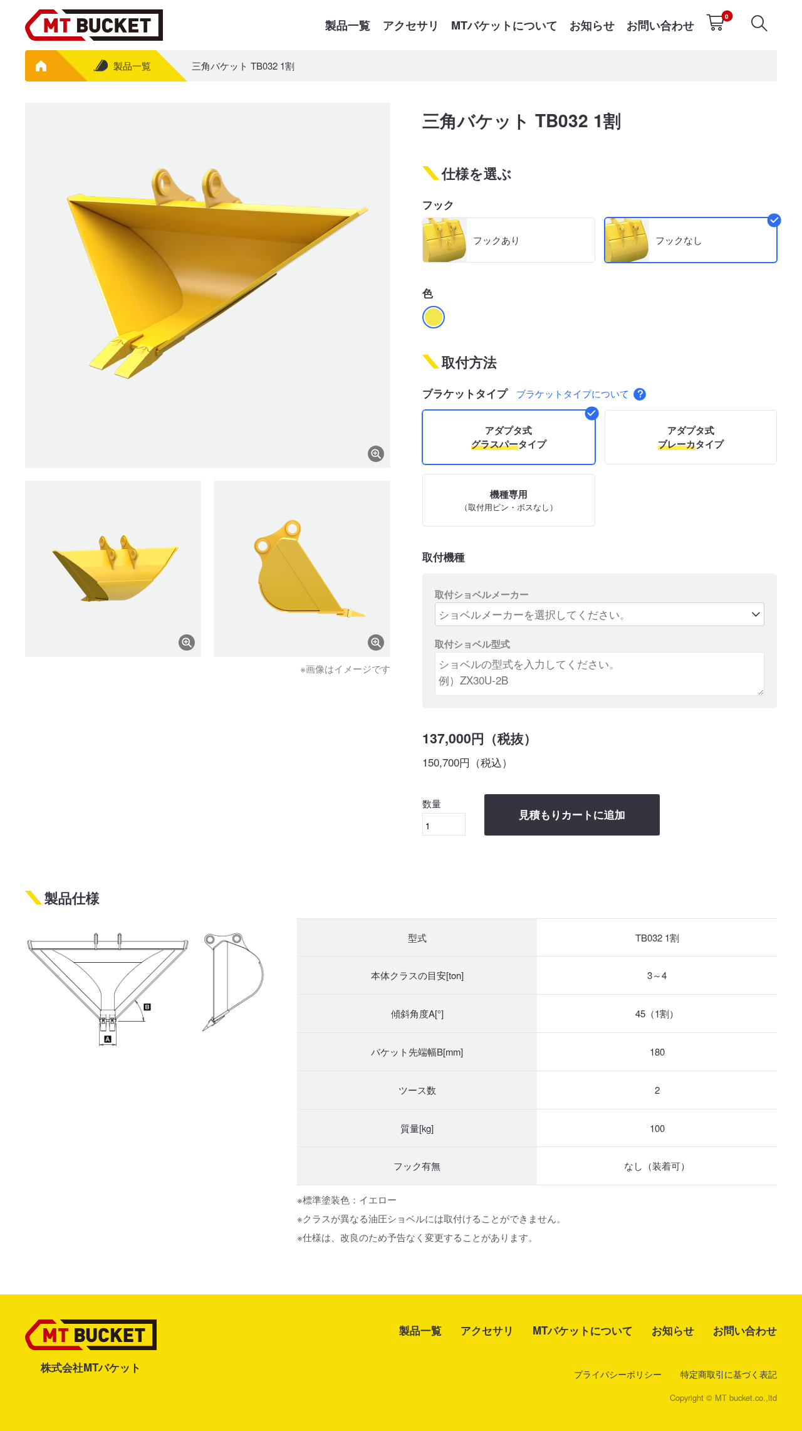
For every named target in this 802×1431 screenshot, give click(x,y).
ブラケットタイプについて (574, 393)
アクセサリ (411, 25)
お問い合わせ (660, 25)
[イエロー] (433, 317)
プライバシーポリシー (618, 1374)
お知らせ (592, 25)
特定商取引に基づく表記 (728, 1374)
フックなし (678, 239)
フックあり (496, 239)
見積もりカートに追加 (572, 815)
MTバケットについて (504, 25)
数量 (431, 803)
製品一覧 (347, 25)
